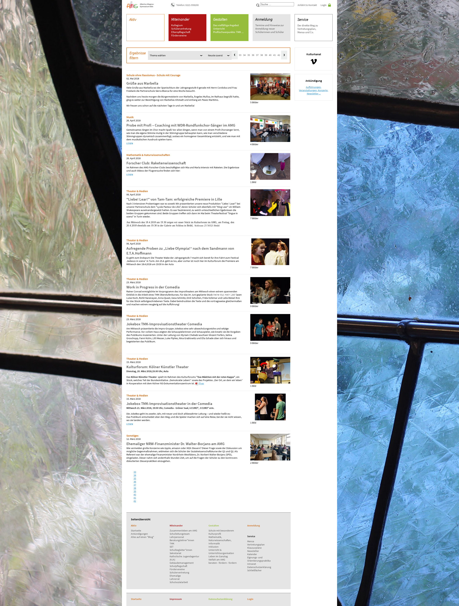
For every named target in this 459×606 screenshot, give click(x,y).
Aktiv (132, 19)
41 (274, 55)
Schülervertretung (179, 572)
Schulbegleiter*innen (181, 550)
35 (248, 55)
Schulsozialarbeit (179, 582)
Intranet (251, 563)
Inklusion (214, 546)
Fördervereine (177, 569)
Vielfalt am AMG (217, 559)
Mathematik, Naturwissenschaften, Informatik (220, 540)
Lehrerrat (175, 579)
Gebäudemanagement (182, 562)
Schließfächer (254, 570)
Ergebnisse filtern (137, 55)
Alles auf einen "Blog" (142, 537)
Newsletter (253, 551)
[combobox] (277, 4)
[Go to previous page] (235, 55)
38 (261, 55)
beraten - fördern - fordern (223, 562)
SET (172, 546)
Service (302, 19)
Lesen (129, 143)
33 (240, 55)
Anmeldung (264, 19)
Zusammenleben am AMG (183, 530)
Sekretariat (175, 553)
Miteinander (180, 19)
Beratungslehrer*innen (182, 540)
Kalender (252, 554)
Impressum (176, 599)
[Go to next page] (284, 55)
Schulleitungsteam (180, 533)
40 (270, 55)
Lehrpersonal (177, 537)
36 (253, 55)
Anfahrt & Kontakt (307, 5)
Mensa (250, 541)
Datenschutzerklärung (259, 567)
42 (279, 55)
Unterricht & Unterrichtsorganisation (221, 551)
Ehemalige (175, 575)
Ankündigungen (139, 533)
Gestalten (220, 19)
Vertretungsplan (256, 544)
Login (323, 5)
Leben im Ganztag (218, 556)
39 (266, 55)
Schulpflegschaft (178, 566)
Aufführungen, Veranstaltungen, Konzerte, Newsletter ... (313, 90)
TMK (172, 543)
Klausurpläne (254, 547)
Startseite (136, 530)
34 (244, 55)
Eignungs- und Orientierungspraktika (259, 559)
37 (257, 55)
